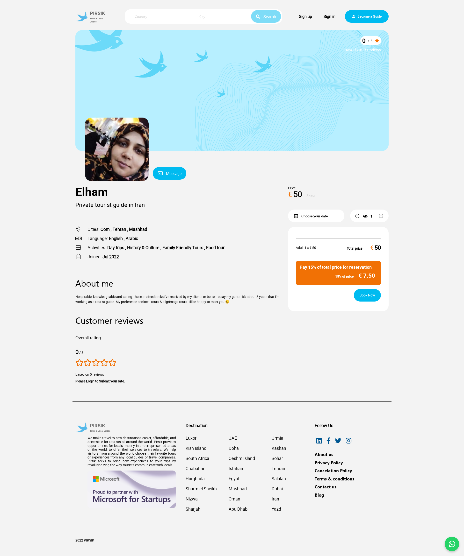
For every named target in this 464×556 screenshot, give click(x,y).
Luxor (191, 438)
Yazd (276, 509)
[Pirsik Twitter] (338, 441)
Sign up (305, 16)
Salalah (279, 478)
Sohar (277, 458)
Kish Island (196, 448)
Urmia (277, 438)
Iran (275, 499)
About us (324, 454)
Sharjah (193, 509)
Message (173, 173)
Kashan (279, 448)
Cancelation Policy (333, 470)
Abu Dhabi (238, 509)
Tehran (278, 468)
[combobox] (160, 17)
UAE (233, 438)
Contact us (325, 487)
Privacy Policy (329, 462)
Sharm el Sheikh (201, 489)
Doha (234, 448)
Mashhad (238, 489)
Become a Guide (369, 16)
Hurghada (195, 478)
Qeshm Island (242, 458)
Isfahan (236, 468)
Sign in (329, 16)
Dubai (277, 489)
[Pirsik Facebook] (328, 441)
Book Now (367, 295)
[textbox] (160, 16)
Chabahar (195, 468)
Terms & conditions (334, 479)
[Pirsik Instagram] (348, 441)
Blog (319, 495)
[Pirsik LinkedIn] (319, 441)
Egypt (234, 478)
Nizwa (192, 499)
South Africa (197, 458)
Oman (234, 499)
